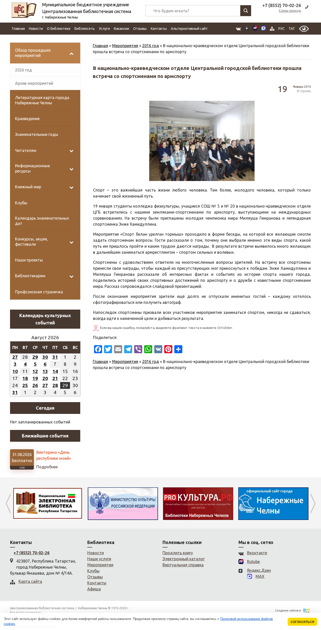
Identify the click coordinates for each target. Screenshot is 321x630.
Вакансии (121, 29)
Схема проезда (290, 11)
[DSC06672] (192, 141)
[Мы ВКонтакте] (238, 29)
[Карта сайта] (272, 29)
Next (313, 504)
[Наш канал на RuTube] (255, 29)
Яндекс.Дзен (259, 570)
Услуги (104, 29)
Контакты (159, 29)
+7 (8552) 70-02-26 (31, 553)
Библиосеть (84, 29)
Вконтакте (257, 553)
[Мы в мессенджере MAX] (263, 29)
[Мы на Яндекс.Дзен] (247, 29)
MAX (260, 576)
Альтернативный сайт (189, 29)
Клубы (93, 571)
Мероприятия (125, 45)
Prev (8, 504)
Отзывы (140, 29)
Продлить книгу (178, 553)
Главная (18, 29)
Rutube (253, 561)
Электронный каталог (184, 559)
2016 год (150, 45)
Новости (36, 29)
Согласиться (302, 621)
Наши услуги (99, 559)
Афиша (94, 589)
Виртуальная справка (183, 565)
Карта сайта (30, 581)
